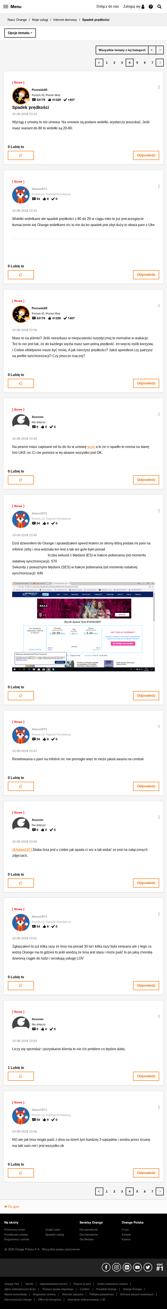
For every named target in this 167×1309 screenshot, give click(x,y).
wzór (91, 447)
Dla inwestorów (89, 1234)
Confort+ (85, 1289)
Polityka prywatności (102, 1294)
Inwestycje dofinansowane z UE (86, 1299)
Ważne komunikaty (15, 1294)
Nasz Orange (17, 20)
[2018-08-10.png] (83, 626)
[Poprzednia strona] (99, 63)
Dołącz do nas (108, 6)
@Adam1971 (22, 850)
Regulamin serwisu (44, 1294)
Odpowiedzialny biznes (53, 1284)
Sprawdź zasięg (54, 1234)
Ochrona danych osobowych (137, 1294)
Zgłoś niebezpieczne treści (20, 1289)
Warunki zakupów (72, 1294)
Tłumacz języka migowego (57, 1289)
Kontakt (126, 1234)
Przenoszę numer (14, 1229)
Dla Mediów (87, 1239)
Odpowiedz (146, 155)
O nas (125, 1229)
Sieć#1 (29, 1284)
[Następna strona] (160, 63)
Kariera (126, 1239)
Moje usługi (40, 20)
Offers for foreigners (49, 1299)
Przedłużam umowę (16, 1234)
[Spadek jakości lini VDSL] (160, 50)
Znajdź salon (52, 1229)
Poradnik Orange (106, 1289)
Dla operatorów (89, 1229)
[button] (158, 87)
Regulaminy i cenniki (16, 1239)
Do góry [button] (13, 1206)
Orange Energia (132, 1289)
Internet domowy (65, 20)
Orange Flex (11, 1284)
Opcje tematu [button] (19, 33)
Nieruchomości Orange (18, 1299)
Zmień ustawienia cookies (112, 1284)
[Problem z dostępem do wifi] (152, 50)
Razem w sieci (82, 1284)
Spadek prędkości (30, 107)
